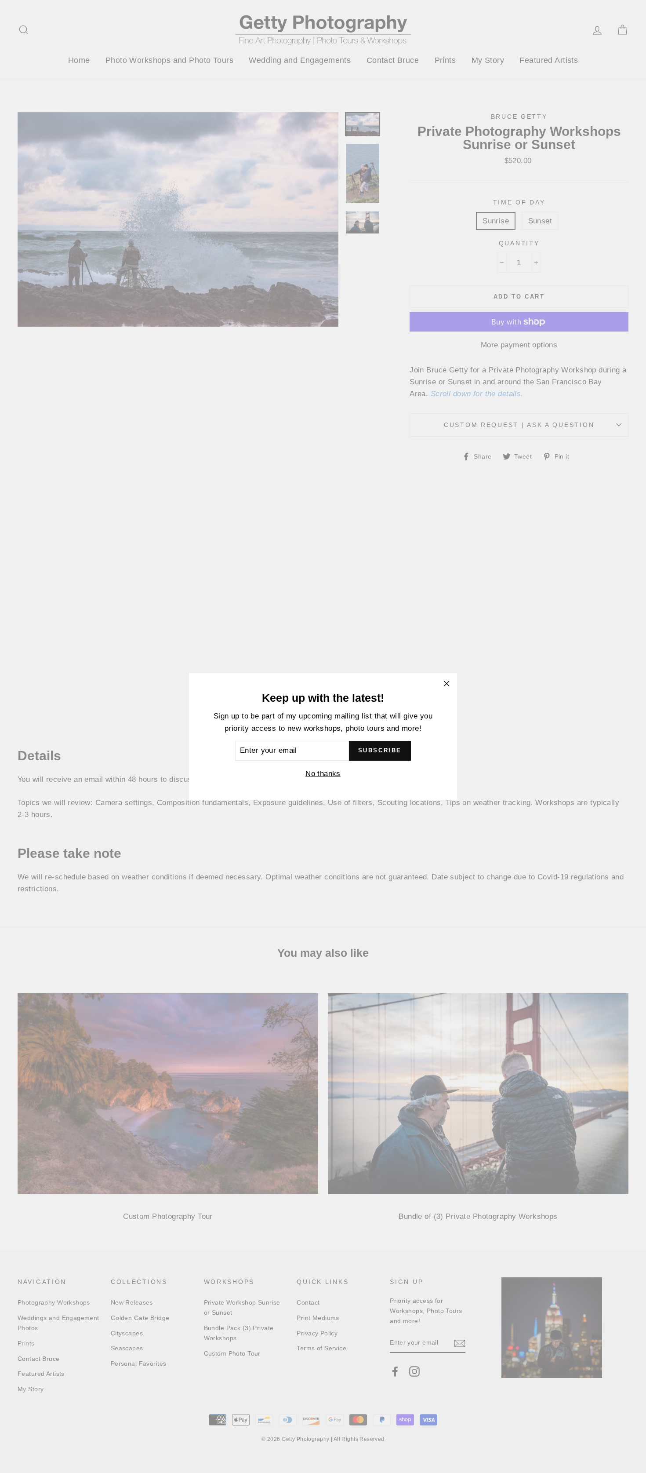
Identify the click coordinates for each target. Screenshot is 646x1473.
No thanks (323, 773)
